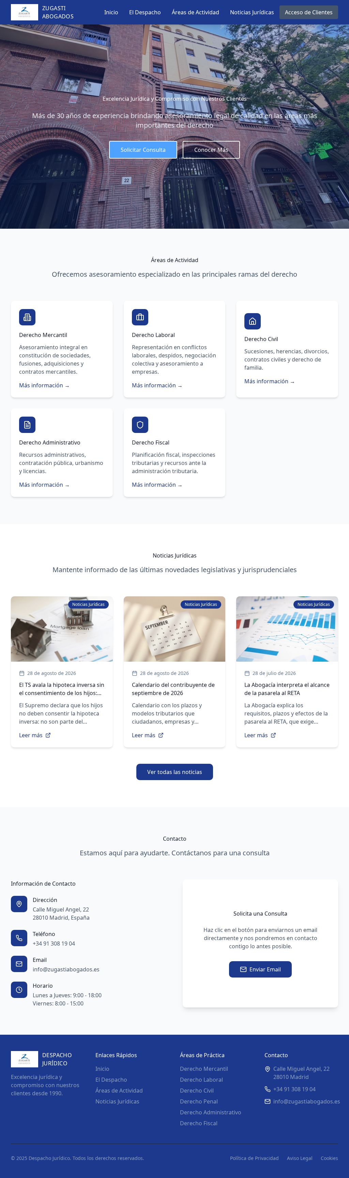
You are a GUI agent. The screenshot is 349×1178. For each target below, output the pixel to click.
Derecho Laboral (201, 1079)
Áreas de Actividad (195, 12)
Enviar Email (265, 969)
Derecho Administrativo (210, 1112)
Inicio (111, 12)
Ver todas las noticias (174, 772)
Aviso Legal (300, 1158)
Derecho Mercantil (204, 1068)
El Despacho (145, 12)
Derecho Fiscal (198, 1123)
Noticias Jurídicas (252, 12)
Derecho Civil (197, 1090)
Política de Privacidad (254, 1158)
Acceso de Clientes (309, 12)
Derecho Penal (199, 1101)
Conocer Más (211, 150)
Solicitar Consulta (143, 150)
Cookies (329, 1158)
